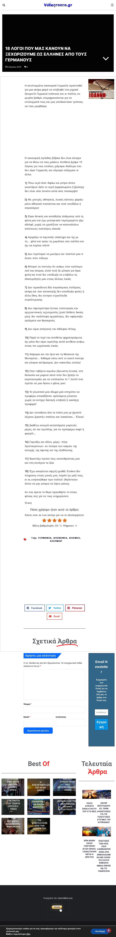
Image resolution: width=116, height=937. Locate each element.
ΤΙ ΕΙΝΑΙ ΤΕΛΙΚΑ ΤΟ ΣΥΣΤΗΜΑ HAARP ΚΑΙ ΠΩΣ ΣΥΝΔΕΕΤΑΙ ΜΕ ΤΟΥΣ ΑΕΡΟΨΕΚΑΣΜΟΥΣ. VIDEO (68, 781)
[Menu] (112, 6)
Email (27, 717)
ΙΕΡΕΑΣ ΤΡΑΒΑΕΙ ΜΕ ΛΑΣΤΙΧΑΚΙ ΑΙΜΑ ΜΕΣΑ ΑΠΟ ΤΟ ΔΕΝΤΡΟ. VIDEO (12, 781)
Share (28, 502)
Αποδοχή (100, 931)
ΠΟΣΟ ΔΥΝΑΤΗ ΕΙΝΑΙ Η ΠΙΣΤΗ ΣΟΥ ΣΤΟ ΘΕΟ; (89, 807)
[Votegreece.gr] (58, 5)
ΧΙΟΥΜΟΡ (56, 541)
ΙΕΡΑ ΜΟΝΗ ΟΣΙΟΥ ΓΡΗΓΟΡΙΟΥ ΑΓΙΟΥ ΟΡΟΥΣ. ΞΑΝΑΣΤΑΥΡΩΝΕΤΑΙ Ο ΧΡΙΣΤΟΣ (89, 848)
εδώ (28, 934)
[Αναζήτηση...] (3, 6)
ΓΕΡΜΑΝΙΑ (45, 538)
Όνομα (28, 704)
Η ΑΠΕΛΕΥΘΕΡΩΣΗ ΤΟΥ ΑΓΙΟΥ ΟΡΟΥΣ (41, 786)
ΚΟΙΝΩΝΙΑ (60, 538)
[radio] (44, 520)
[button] (34, 608)
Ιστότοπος (61, 717)
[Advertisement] (54, 134)
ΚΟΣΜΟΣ (74, 538)
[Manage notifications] (108, 930)
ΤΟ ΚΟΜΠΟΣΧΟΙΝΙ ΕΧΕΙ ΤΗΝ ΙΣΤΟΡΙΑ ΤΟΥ (39, 824)
